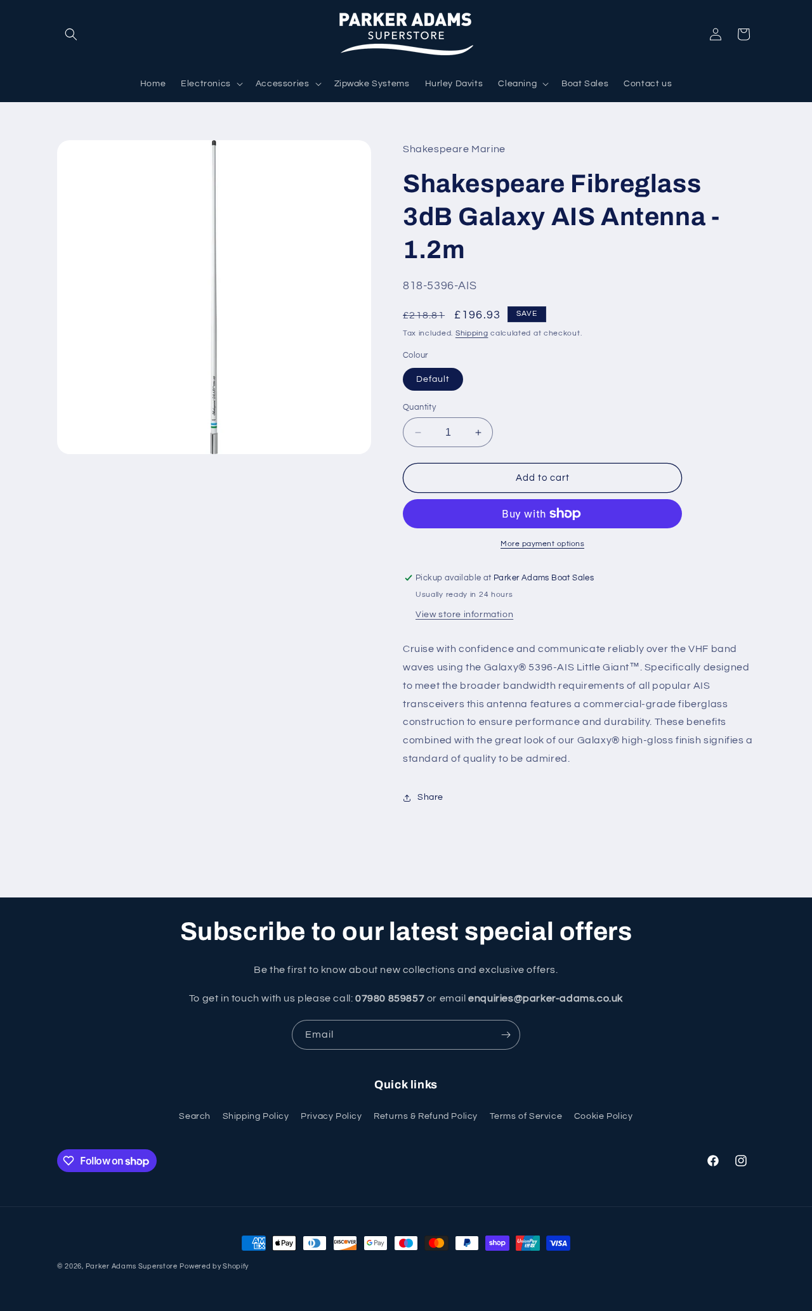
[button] (71, 34)
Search (195, 1116)
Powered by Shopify (214, 1266)
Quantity (419, 407)
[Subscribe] (506, 1035)
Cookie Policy (603, 1116)
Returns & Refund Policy (426, 1116)
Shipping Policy (256, 1116)
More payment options (542, 544)
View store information (464, 614)
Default (433, 379)
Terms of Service (526, 1116)
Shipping (471, 333)
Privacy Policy (331, 1116)
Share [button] (430, 797)
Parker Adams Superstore (132, 1266)
